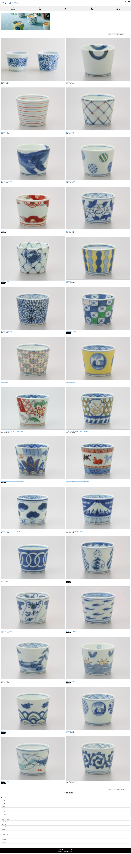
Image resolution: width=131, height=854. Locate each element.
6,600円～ (4, 814)
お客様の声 (4, 824)
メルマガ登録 (4, 839)
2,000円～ (4, 803)
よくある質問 (4, 826)
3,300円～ (4, 806)
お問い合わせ (4, 842)
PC (71, 849)
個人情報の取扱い (5, 834)
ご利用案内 (4, 829)
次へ (71, 792)
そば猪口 (6, 800)
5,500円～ (4, 811)
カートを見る (4, 821)
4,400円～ (4, 809)
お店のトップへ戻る (5, 819)
